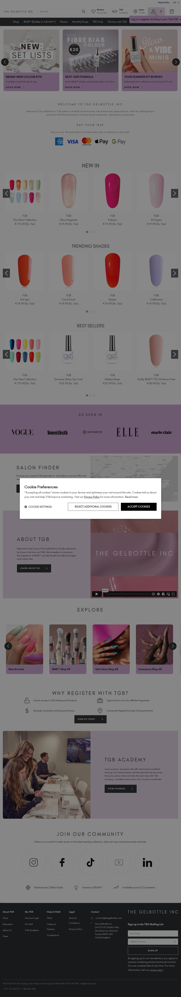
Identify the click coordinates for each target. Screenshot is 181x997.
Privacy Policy (92, 496)
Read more (131, 496)
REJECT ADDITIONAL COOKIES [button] (93, 506)
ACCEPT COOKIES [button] (139, 506)
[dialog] (90, 498)
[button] (38, 507)
